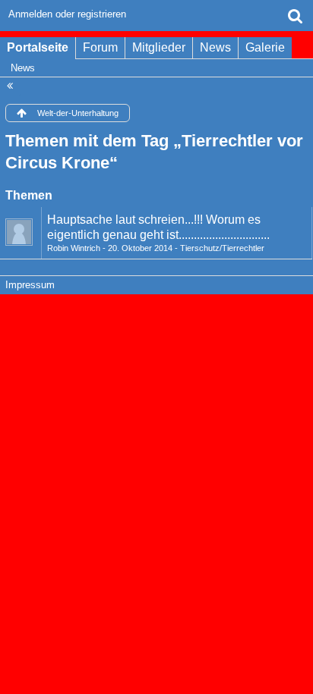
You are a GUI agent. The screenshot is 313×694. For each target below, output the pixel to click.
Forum (100, 47)
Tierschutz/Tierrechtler (222, 248)
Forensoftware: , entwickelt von (156, 317)
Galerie (265, 47)
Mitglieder (158, 47)
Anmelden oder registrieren (67, 14)
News (215, 47)
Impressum (30, 284)
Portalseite (37, 47)
